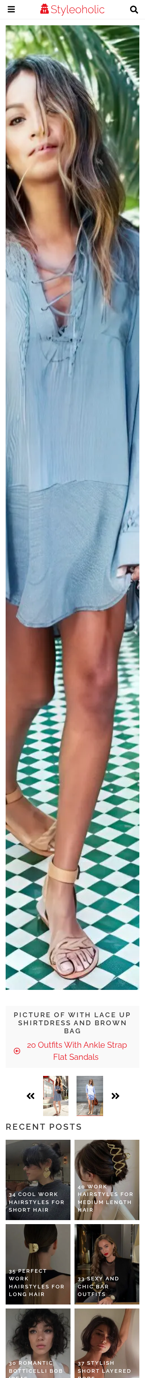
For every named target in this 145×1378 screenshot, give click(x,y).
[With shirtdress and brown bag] (89, 1096)
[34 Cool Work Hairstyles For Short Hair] (38, 1180)
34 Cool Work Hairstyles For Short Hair (37, 1202)
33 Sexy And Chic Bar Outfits (98, 1286)
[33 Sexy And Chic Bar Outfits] (107, 1264)
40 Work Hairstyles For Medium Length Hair (106, 1198)
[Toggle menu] (11, 10)
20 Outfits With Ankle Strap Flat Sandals (76, 1051)
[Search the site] (134, 10)
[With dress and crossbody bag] (55, 1096)
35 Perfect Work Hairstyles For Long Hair (37, 1283)
